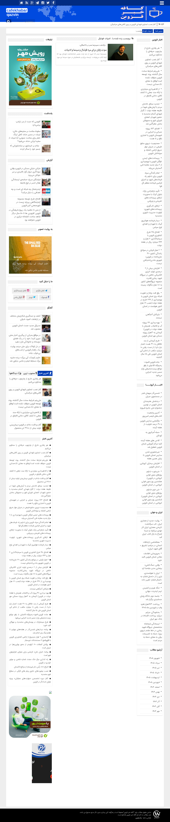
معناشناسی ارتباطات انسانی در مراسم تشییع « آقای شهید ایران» (151, 545)
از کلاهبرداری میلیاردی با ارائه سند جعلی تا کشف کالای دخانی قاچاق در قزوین (151, 94)
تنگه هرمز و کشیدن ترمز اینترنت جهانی (152, 589)
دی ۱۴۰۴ (156, 697)
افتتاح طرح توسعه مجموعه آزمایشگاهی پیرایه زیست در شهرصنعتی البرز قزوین (28, 202)
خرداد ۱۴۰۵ (155, 673)
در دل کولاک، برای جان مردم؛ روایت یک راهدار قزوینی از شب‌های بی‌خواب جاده (25, 350)
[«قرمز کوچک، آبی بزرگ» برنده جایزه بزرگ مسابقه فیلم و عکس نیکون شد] (30, 255)
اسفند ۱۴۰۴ (155, 687)
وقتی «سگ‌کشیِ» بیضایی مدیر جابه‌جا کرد (152, 566)
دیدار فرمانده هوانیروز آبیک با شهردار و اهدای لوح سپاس (151, 224)
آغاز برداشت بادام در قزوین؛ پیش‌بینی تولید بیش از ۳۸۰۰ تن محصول (25, 426)
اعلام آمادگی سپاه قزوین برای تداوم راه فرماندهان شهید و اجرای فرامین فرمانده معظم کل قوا (151, 179)
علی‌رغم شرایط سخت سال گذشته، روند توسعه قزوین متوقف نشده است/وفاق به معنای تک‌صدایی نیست (152, 77)
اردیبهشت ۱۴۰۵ (153, 677)
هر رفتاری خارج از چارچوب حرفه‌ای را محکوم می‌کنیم (153, 51)
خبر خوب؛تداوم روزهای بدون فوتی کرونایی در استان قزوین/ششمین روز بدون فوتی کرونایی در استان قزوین (151, 496)
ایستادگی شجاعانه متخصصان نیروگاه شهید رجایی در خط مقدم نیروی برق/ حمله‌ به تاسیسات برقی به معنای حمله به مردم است (151, 632)
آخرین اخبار (43, 373)
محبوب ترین (29, 373)
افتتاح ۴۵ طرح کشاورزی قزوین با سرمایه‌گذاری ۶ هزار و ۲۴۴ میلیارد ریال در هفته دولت (151, 238)
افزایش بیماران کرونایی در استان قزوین (151, 465)
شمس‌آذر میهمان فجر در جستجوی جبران (152, 394)
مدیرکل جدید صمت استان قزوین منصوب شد (26, 327)
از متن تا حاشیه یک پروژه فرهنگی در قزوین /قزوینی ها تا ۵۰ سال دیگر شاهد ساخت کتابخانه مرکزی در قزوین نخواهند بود (24, 215)
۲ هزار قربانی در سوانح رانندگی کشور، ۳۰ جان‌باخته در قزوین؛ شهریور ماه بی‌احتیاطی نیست (151, 256)
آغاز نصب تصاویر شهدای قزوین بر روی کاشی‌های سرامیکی (133, 24)
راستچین (138, 817)
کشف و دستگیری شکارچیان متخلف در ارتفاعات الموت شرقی (25, 317)
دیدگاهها (13, 373)
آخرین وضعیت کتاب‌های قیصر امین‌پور (152, 414)
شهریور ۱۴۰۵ (154, 658)
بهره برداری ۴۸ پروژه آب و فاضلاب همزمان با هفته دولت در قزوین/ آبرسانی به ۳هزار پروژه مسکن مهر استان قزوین (152, 329)
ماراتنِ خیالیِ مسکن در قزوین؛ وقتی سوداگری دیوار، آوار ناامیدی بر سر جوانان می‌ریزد (25, 172)
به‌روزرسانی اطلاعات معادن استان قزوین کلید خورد (152, 557)
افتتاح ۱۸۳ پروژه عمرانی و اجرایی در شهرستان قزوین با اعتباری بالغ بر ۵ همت (151, 133)
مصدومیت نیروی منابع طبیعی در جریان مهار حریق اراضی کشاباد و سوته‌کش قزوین (151, 148)
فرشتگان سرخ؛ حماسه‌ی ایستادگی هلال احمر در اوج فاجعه (25, 181)
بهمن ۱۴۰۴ (155, 692)
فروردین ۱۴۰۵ (154, 682)
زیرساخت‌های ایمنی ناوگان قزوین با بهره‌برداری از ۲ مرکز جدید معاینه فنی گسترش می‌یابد (151, 163)
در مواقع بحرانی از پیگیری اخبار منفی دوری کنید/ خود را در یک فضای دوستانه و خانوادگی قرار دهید (24, 338)
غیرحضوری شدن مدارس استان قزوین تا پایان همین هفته (152, 455)
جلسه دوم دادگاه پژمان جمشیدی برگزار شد (151, 597)
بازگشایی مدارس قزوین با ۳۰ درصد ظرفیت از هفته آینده (151, 424)
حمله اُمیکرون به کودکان (154, 434)
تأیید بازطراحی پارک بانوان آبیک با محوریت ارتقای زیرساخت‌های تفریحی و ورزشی (152, 196)
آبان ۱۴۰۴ (156, 706)
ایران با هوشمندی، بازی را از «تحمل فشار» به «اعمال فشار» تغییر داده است (151, 578)
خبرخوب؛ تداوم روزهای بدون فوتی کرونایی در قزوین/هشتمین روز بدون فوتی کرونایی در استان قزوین (151, 478)
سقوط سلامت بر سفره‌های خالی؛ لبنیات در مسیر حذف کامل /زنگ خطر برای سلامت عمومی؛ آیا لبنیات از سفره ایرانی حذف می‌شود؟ (24, 136)
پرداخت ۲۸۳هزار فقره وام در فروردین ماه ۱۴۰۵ (151, 605)
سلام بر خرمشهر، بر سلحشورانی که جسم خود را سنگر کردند (25, 147)
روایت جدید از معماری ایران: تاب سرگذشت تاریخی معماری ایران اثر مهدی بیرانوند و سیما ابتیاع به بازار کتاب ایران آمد (151, 529)
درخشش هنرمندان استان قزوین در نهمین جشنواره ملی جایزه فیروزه (151, 405)
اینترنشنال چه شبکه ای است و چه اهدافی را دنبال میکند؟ (25, 190)
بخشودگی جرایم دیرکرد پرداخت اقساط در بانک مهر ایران (151, 616)
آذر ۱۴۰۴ (156, 701)
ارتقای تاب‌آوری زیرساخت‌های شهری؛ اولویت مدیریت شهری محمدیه (152, 211)
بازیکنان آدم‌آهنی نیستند (154, 316)
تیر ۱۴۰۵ (156, 668)
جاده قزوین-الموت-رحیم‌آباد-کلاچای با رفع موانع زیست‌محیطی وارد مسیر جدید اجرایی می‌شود (151, 368)
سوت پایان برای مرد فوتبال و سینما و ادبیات (85, 50)
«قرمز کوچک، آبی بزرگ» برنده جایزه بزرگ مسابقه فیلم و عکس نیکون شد (30, 267)
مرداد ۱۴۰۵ (155, 663)
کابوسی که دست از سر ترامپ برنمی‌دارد (28, 123)
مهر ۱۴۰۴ (156, 711)
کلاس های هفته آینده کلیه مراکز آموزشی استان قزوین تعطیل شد (151, 444)
